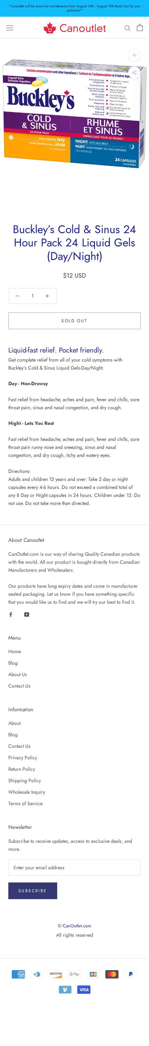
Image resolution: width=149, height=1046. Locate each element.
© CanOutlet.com (74, 925)
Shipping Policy (24, 780)
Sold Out (74, 321)
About (14, 723)
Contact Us (19, 685)
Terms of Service (25, 803)
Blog (13, 662)
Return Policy (21, 769)
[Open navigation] (9, 28)
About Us (17, 674)
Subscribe (32, 891)
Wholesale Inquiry (26, 792)
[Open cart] (140, 27)
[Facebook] (10, 614)
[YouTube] (26, 614)
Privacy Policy (22, 757)
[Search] (127, 28)
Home (14, 651)
